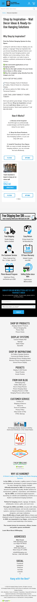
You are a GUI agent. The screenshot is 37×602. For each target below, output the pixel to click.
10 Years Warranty (27, 255)
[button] (29, 3)
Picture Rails (20, 330)
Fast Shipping (9, 236)
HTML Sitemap (20, 414)
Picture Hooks (20, 332)
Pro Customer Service (9, 255)
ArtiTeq (30, 428)
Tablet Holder (20, 343)
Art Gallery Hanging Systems (20, 354)
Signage (20, 341)
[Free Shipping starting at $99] (18, 217)
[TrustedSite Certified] (20, 467)
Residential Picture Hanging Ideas (20, 358)
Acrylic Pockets (20, 374)
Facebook (20, 563)
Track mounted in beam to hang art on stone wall (9, 177)
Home (4, 13)
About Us (20, 405)
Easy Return (27, 236)
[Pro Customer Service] (9, 248)
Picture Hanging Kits (20, 328)
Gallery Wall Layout (20, 384)
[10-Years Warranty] (28, 248)
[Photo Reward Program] (9, 267)
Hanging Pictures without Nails (20, 393)
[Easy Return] (28, 229)
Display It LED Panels (20, 370)
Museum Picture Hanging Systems (20, 360)
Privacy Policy (19, 297)
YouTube (20, 569)
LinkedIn (20, 571)
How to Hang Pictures (20, 387)
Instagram (20, 565)
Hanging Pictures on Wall (20, 391)
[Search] (34, 9)
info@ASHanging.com (20, 552)
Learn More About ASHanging (12, 530)
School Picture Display (20, 362)
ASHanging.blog (20, 382)
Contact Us (20, 401)
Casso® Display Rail (20, 339)
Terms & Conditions (20, 407)
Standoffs (20, 345)
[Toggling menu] (3, 3)
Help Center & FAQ (20, 411)
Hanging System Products (20, 326)
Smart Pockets (20, 372)
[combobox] (18, 9)
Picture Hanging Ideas (20, 389)
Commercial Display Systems (20, 356)
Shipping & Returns (20, 403)
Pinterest (20, 567)
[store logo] (12, 3)
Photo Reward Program (9, 274)
